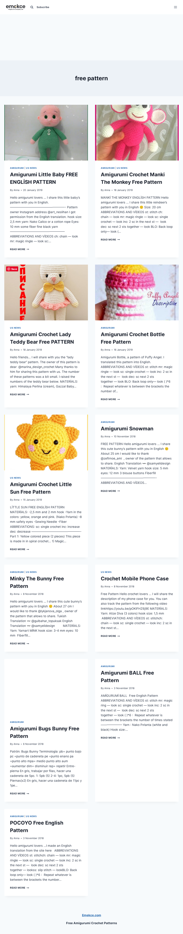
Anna (16, 190)
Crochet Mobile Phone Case (135, 579)
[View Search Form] (32, 7)
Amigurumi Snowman (127, 429)
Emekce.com (91, 915)
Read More (19, 249)
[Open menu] (175, 7)
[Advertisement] (91, 36)
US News (31, 168)
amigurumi (17, 722)
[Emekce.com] (15, 7)
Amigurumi (17, 168)
